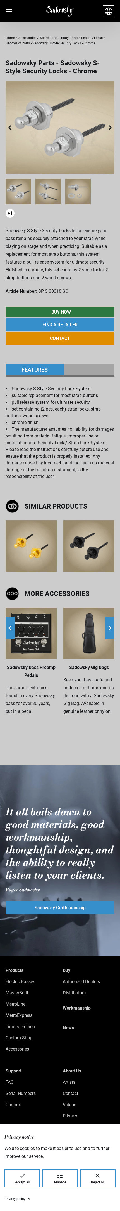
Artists (69, 1082)
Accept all (22, 1182)
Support (13, 1071)
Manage (60, 1182)
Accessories (17, 1049)
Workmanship (77, 1008)
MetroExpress (19, 1015)
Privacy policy (14, 1199)
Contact (60, 338)
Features (34, 369)
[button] (10, 127)
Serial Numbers (21, 1093)
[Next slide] (109, 628)
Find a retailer (60, 324)
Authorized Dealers (81, 981)
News (68, 1027)
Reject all (97, 1182)
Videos (69, 1104)
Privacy (70, 1116)
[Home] (60, 11)
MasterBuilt (17, 992)
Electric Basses (20, 981)
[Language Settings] (108, 11)
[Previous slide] (10, 628)
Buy (66, 970)
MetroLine (15, 1004)
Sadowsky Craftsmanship (60, 907)
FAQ (10, 1082)
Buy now (61, 312)
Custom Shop (19, 1037)
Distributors (74, 992)
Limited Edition (20, 1026)
